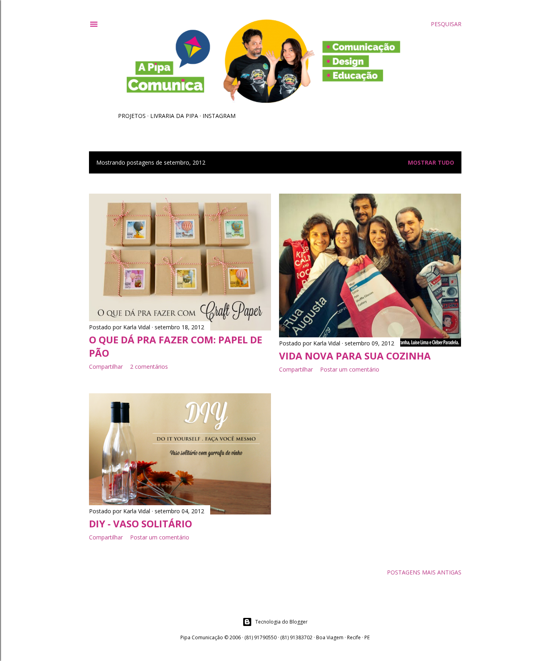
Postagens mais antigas (424, 572)
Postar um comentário (349, 369)
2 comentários (149, 366)
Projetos (132, 116)
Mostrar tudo (431, 162)
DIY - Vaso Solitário (140, 523)
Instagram (219, 116)
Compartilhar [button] (106, 366)
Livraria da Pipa (174, 116)
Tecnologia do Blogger (281, 621)
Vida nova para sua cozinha (355, 355)
